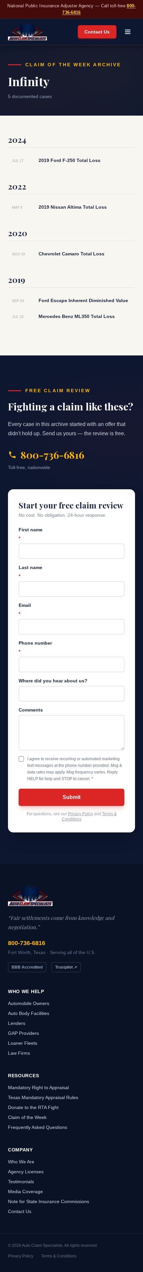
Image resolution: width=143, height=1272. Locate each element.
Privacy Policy (80, 814)
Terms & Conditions (58, 1256)
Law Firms (19, 1053)
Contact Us (97, 31)
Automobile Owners (28, 1003)
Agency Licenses (26, 1171)
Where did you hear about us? (53, 680)
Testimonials (21, 1181)
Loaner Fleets (22, 1043)
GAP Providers (23, 1033)
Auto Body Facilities (28, 1013)
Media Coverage (25, 1191)
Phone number (35, 647)
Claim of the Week (27, 1117)
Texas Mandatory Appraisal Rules (43, 1097)
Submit (71, 797)
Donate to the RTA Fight (33, 1107)
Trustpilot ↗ (66, 967)
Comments (31, 710)
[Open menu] (127, 32)
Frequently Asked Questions (37, 1127)
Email (25, 609)
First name (31, 534)
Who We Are (21, 1161)
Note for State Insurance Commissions (48, 1201)
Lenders (16, 1023)
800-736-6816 (52, 455)
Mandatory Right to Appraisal (38, 1087)
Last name (30, 572)
